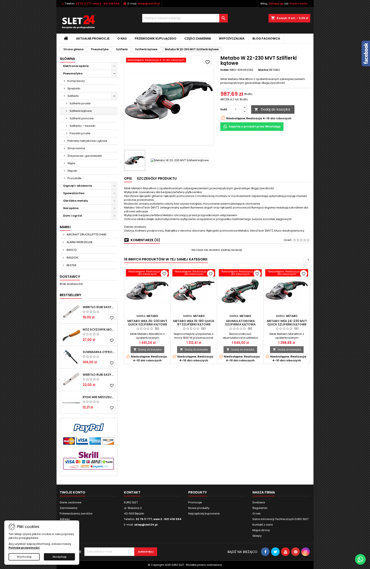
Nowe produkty (198, 508)
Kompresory (76, 81)
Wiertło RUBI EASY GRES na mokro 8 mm (99, 374)
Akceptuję (59, 557)
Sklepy (257, 536)
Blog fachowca (266, 38)
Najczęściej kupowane (204, 513)
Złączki (72, 171)
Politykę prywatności (24, 548)
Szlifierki (73, 96)
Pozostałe (74, 178)
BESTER (71, 265)
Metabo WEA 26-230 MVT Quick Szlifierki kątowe (147, 323)
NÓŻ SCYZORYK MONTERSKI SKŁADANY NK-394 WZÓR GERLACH (99, 329)
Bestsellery (70, 295)
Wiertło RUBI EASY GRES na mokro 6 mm (99, 307)
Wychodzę (24, 557)
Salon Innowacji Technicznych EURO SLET (280, 519)
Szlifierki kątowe (81, 111)
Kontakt (132, 492)
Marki (65, 227)
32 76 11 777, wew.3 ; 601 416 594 (97, 3)
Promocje (195, 502)
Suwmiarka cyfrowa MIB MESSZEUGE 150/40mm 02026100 (99, 352)
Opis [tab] (128, 178)
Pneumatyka (72, 73)
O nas (122, 38)
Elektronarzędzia (76, 66)
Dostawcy (70, 276)
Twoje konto (72, 492)
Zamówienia (68, 508)
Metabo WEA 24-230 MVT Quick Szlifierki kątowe (287, 323)
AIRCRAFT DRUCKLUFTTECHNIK (86, 234)
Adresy (65, 519)
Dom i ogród (72, 216)
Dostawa (258, 502)
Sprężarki (73, 88)
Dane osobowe (70, 502)
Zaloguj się (276, 3)
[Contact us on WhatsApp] (360, 559)
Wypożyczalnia (232, 38)
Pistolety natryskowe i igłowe (87, 141)
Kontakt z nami (262, 525)
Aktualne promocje (92, 38)
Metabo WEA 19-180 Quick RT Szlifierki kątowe (193, 323)
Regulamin (259, 508)
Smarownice (76, 148)
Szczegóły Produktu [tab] (157, 178)
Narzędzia (71, 208)
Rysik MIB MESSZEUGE (99, 397)
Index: (224, 70)
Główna (67, 58)
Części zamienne (197, 38)
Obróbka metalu (75, 201)
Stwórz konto (298, 3)
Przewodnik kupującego (155, 38)
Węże (71, 163)
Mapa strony (261, 530)
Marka (263, 70)
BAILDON (72, 258)
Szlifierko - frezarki (82, 126)
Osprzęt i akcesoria (77, 186)
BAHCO (71, 250)
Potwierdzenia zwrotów (76, 513)
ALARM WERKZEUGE (79, 242)
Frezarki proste (80, 133)
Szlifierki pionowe (82, 118)
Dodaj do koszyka (272, 109)
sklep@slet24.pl (149, 3)
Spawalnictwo (74, 193)
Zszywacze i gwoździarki (84, 156)
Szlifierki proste (80, 103)
